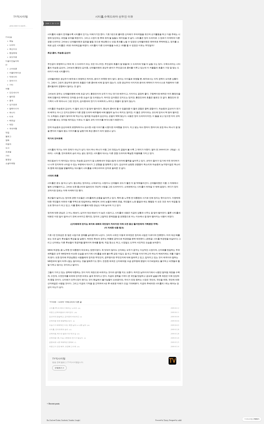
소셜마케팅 (10, 163)
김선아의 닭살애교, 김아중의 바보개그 (64, 317)
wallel (180, 420)
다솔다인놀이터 (12, 61)
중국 (11, 101)
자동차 (8, 144)
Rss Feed (50, 420)
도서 (7, 148)
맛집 (7, 133)
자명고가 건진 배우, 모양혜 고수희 (62, 346)
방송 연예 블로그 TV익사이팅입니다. (68, 362)
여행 (7, 89)
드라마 (12, 45)
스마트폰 (13, 69)
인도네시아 (14, 93)
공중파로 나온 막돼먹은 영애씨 (61, 342)
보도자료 (13, 57)
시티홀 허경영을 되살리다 (165, 239)
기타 (11, 85)
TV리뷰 (9, 37)
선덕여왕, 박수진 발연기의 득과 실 (62, 334)
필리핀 (12, 97)
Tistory (166, 420)
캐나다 (12, 113)
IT (6, 65)
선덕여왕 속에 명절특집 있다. (60, 321)
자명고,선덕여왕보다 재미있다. (61, 312)
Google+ (78, 420)
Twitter (58, 420)
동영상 (8, 160)
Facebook (64, 420)
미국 (11, 117)
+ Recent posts (53, 404)
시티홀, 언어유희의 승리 (58, 329)
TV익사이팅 (20, 16)
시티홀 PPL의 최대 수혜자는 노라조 (63, 308)
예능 (11, 41)
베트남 (12, 121)
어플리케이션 (15, 73)
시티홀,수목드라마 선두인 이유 (114, 16)
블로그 (8, 136)
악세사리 (13, 77)
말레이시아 (14, 109)
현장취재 (13, 53)
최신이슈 (13, 49)
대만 (11, 125)
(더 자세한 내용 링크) (114, 228)
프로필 (8, 152)
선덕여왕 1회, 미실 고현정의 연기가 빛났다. (66, 338)
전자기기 (13, 81)
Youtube (71, 420)
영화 (7, 140)
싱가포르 (13, 105)
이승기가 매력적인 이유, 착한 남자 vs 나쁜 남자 (67, 325)
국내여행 (13, 129)
